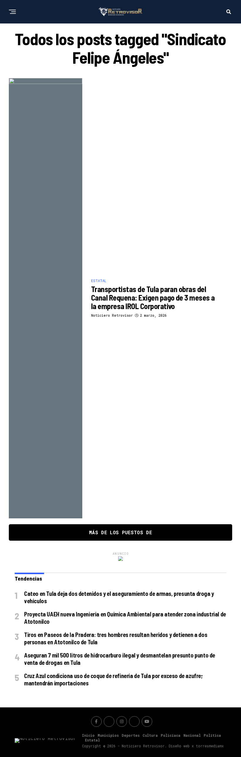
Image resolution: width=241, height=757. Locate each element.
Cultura (150, 735)
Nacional (192, 735)
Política (212, 735)
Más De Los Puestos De (120, 532)
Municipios (108, 735)
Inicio (88, 735)
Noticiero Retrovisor (112, 315)
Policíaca (170, 735)
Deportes (131, 735)
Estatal (92, 740)
